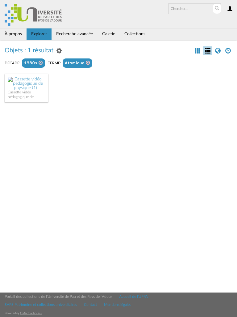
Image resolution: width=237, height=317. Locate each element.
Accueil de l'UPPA (133, 296)
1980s (31, 63)
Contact (90, 304)
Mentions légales (117, 304)
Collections (134, 34)
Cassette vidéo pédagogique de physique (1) (21, 96)
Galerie (108, 34)
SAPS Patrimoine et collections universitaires (41, 304)
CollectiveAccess (31, 313)
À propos (13, 34)
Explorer (39, 34)
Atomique (75, 63)
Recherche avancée (74, 34)
